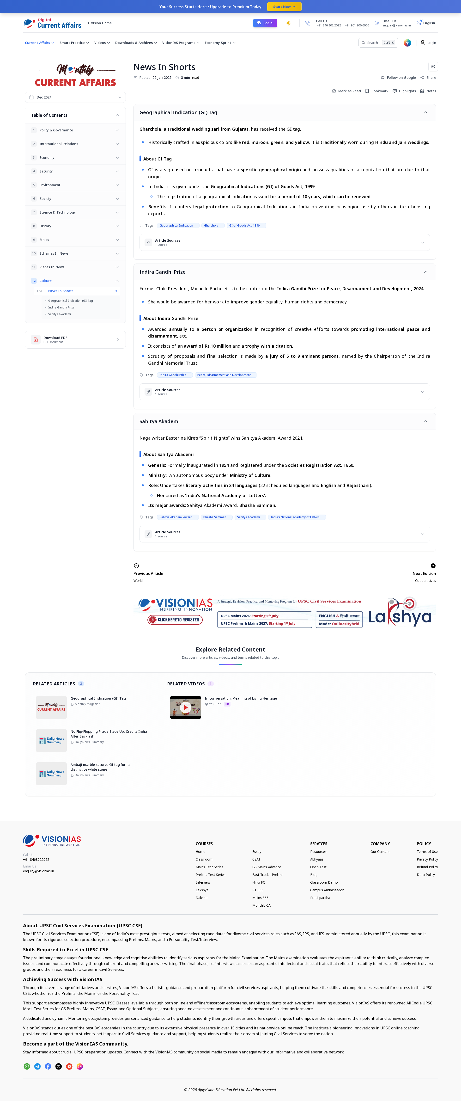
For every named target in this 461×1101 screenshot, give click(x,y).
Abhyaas (316, 859)
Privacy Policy (427, 859)
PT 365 (257, 890)
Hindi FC (258, 882)
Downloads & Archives (134, 42)
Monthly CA (261, 905)
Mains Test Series (209, 867)
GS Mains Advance (266, 867)
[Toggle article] (425, 112)
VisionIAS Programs (178, 42)
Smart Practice (72, 42)
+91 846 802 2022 (329, 25)
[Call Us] (307, 23)
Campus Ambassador (327, 890)
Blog (313, 874)
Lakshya (202, 890)
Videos (100, 42)
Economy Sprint (218, 42)
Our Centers (379, 851)
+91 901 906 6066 (357, 25)
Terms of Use (427, 851)
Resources (318, 851)
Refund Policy (427, 867)
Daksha (201, 897)
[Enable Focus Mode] (433, 66)
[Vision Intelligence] (407, 43)
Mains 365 (260, 897)
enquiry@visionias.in (38, 871)
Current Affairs (37, 42)
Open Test (318, 867)
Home (200, 851)
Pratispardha (320, 897)
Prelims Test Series (210, 874)
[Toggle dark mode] (288, 23)
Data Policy (426, 874)
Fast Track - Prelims (267, 874)
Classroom (204, 859)
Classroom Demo (324, 882)
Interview (203, 882)
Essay (256, 851)
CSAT (256, 859)
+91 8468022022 (36, 859)
